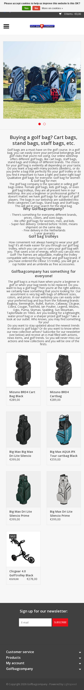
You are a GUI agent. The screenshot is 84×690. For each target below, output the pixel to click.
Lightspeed (70, 684)
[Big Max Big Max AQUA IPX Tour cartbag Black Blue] (64, 429)
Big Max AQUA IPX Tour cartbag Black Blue (63, 454)
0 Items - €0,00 (72, 14)
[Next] (73, 80)
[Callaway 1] (42, 80)
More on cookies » (52, 8)
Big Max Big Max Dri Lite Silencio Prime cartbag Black (21, 454)
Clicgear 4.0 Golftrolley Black (21, 573)
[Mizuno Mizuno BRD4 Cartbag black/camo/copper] (64, 370)
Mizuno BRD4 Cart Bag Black (22, 394)
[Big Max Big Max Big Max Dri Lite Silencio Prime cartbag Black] (23, 429)
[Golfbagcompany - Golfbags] (48, 26)
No (36, 8)
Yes (26, 8)
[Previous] (11, 80)
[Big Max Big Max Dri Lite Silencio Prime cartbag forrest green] (23, 489)
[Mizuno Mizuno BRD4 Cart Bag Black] (23, 370)
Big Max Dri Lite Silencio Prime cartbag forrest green (20, 514)
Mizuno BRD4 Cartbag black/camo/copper (63, 394)
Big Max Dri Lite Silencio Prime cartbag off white (62, 514)
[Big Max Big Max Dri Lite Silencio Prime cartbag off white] (64, 489)
